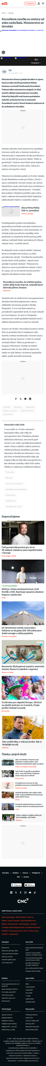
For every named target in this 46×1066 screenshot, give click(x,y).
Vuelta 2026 (13, 934)
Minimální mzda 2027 (32, 1027)
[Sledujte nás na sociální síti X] (16, 892)
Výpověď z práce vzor (8, 998)
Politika (5, 978)
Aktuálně (5, 942)
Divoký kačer (6, 1001)
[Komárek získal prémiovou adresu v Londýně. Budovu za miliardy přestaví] (8, 806)
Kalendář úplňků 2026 (9, 960)
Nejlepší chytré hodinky (9, 1024)
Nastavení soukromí (15, 1056)
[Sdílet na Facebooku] (16, 399)
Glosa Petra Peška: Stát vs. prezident (30, 209)
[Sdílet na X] (20, 399)
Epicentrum (5, 948)
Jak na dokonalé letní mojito (34, 968)
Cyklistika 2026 (30, 1002)
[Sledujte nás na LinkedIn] (11, 892)
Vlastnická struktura (29, 1056)
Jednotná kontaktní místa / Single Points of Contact (22, 1058)
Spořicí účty (29, 1018)
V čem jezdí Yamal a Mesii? (10, 954)
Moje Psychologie (8, 917)
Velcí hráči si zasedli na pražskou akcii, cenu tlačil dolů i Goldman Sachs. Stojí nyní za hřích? (27, 773)
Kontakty (5, 873)
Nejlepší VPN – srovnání (9, 1027)
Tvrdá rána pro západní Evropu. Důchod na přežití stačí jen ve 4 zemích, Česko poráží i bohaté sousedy (22, 705)
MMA (27, 984)
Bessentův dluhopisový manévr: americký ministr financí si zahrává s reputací (23, 667)
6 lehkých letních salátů (33, 971)
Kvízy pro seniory (7, 957)
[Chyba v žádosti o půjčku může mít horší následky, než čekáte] (8, 817)
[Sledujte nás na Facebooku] (20, 892)
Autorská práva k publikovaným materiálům (22, 1048)
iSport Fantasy (13, 921)
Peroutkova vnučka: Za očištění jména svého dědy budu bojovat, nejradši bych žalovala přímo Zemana (23, 285)
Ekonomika (30, 1009)
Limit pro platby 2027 (32, 1021)
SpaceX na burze (7, 1015)
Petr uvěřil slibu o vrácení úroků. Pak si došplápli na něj (22, 743)
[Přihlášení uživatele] (39, 3)
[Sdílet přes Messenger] (25, 399)
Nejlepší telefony (7, 1018)
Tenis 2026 (29, 993)
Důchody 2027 (30, 1024)
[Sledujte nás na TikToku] (34, 892)
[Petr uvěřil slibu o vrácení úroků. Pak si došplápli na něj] (23, 727)
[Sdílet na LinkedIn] (30, 399)
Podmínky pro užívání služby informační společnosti (22, 1050)
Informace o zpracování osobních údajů (19, 1053)
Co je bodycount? (7, 963)
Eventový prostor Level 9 (18, 931)
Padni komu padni (7, 995)
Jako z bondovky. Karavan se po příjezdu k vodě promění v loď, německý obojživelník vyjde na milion (29, 762)
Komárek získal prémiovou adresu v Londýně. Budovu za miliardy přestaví (29, 805)
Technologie (6, 1009)
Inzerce (25, 873)
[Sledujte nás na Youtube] (30, 892)
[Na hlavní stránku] (4, 3)
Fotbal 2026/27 (30, 987)
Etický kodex (12, 1061)
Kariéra (26, 877)
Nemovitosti (13, 924)
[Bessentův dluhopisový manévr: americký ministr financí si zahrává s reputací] (23, 652)
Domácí (11, 13)
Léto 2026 (29, 942)
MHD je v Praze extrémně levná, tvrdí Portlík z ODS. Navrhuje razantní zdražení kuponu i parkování (22, 592)
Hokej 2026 (29, 990)
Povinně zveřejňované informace (27, 1061)
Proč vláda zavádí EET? (9, 992)
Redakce (16, 873)
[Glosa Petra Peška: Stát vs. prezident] (11, 211)
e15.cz (4, 13)
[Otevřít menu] (43, 3)
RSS (18, 877)
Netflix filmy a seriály (8, 1030)
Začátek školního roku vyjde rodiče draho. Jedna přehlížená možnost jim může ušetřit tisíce (29, 795)
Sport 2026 (30, 978)
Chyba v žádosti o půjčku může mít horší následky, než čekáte (29, 816)
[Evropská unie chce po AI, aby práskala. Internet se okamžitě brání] (8, 785)
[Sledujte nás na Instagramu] (25, 892)
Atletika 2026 (30, 999)
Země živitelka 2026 (32, 1030)
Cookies (35, 1053)
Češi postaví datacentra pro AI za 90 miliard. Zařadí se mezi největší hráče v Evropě (22, 550)
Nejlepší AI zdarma (7, 1021)
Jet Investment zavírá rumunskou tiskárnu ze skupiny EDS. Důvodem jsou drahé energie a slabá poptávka (22, 630)
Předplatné (36, 873)
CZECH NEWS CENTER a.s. (31, 1039)
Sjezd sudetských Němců (10, 989)
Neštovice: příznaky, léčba (10, 951)
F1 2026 (28, 996)
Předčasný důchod (31, 1015)
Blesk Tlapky (21, 917)
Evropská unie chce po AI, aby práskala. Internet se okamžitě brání (29, 784)
